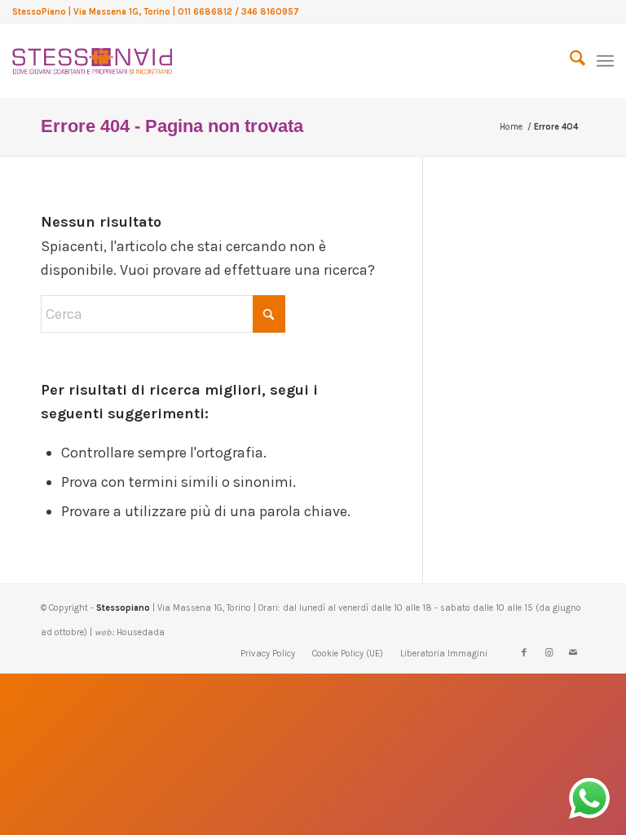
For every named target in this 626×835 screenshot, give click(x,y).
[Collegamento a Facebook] (524, 653)
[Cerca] (569, 61)
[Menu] (605, 61)
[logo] (92, 56)
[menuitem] (569, 61)
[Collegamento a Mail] (573, 653)
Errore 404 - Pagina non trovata (172, 126)
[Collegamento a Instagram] (548, 653)
